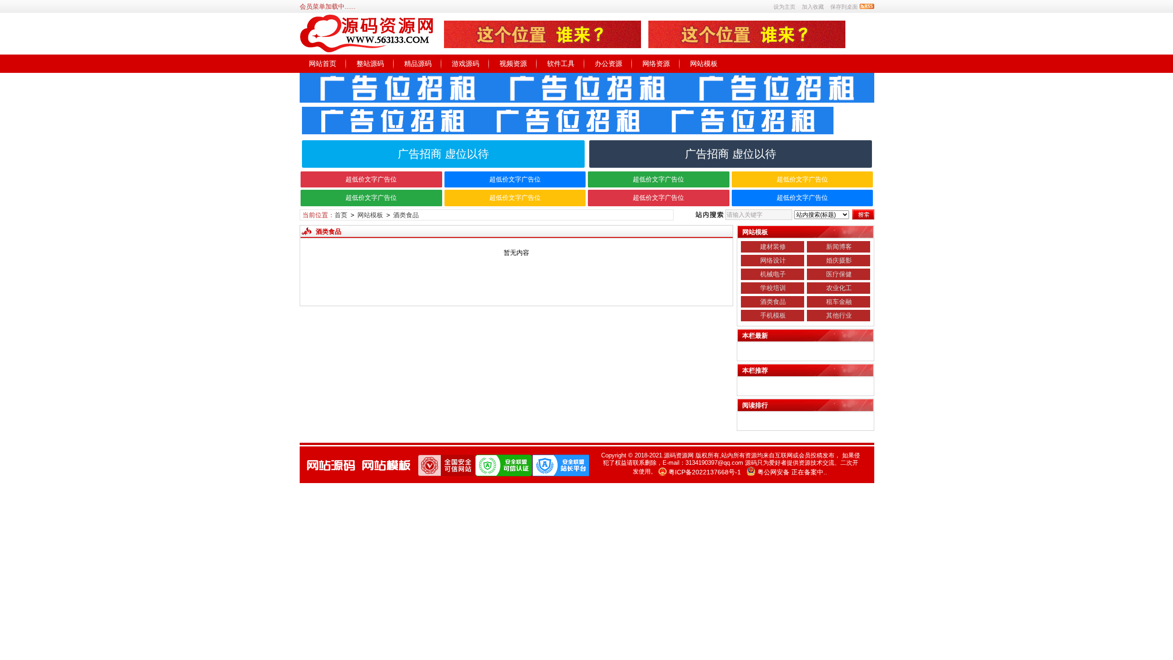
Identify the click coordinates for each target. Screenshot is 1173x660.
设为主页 (784, 7)
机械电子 (773, 274)
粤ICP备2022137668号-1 (705, 472)
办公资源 (608, 63)
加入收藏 (813, 7)
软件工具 (561, 63)
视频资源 (513, 63)
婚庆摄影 (839, 260)
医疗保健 (839, 274)
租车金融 (839, 301)
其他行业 (839, 315)
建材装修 (773, 246)
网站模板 (704, 63)
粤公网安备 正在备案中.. (792, 472)
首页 (340, 215)
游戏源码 (465, 63)
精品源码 (418, 63)
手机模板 (773, 315)
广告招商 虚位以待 (443, 154)
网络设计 (773, 260)
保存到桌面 (844, 7)
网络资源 (656, 63)
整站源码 (370, 63)
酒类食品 (406, 215)
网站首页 (322, 63)
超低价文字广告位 (371, 179)
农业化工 (839, 288)
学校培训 (773, 288)
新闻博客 (839, 246)
